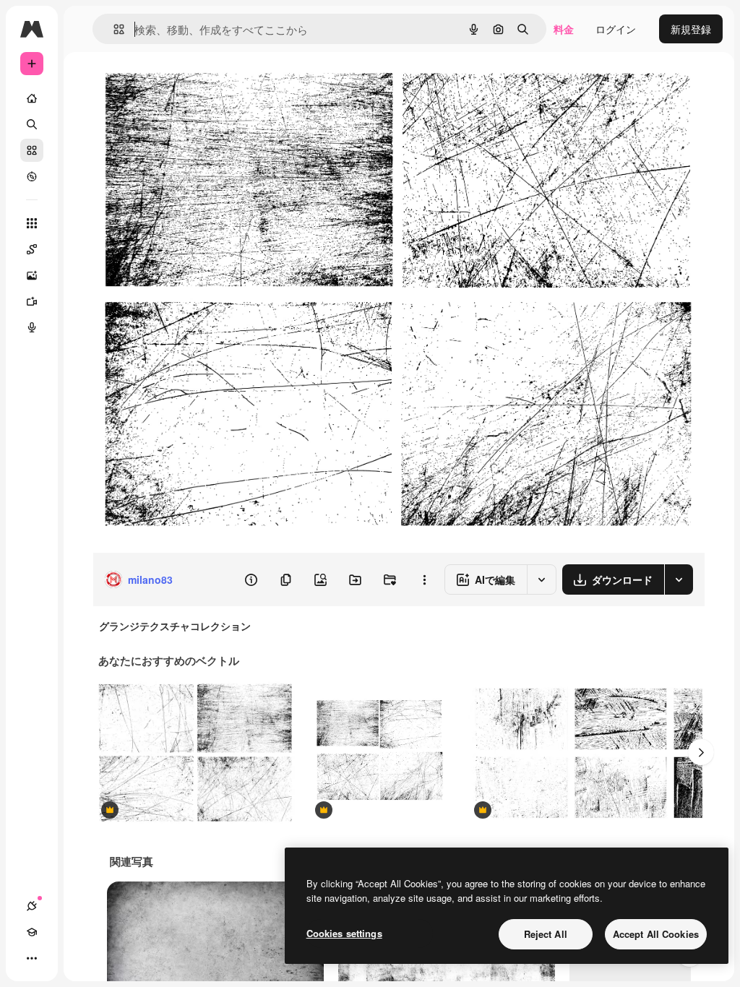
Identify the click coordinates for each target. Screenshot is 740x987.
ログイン (615, 29)
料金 (564, 29)
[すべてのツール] (31, 223)
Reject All (545, 934)
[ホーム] (31, 98)
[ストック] (31, 150)
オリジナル (192, 84)
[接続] (31, 906)
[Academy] (31, 932)
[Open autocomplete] (113, 29)
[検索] (31, 124)
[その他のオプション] (424, 579)
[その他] (31, 958)
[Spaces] (31, 249)
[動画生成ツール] (31, 301)
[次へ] (701, 752)
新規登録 (691, 29)
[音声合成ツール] (31, 327)
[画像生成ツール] (31, 275)
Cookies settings (344, 933)
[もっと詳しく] (31, 176)
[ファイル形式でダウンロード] (678, 579)
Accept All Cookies (656, 934)
